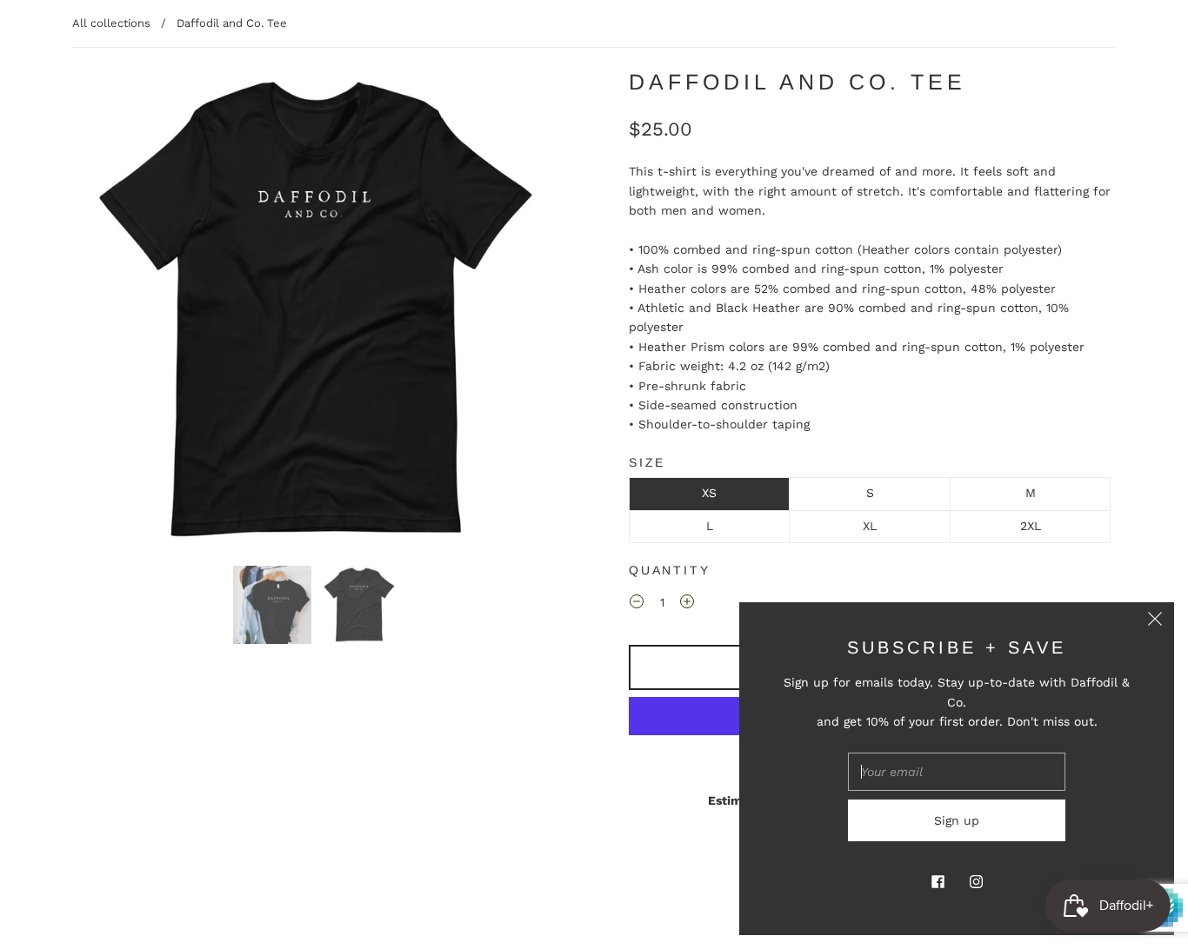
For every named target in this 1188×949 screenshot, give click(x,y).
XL (870, 526)
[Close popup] (1155, 621)
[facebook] (937, 881)
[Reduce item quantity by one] (636, 605)
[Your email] (956, 772)
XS (709, 493)
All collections (111, 23)
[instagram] (976, 881)
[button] (122, 314)
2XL (1030, 526)
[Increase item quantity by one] (687, 605)
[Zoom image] (315, 314)
